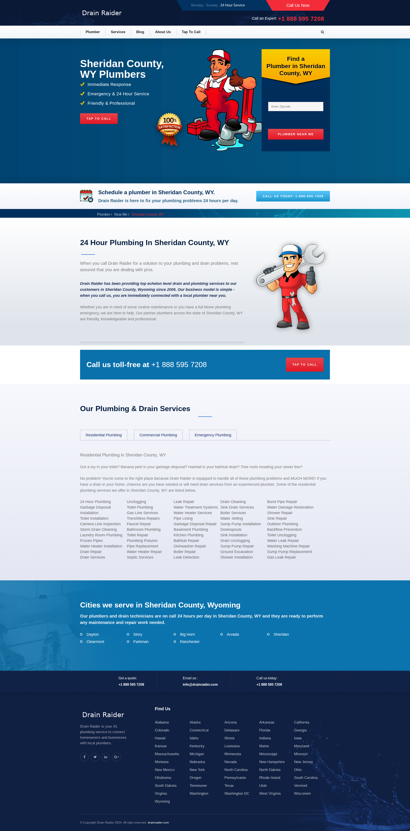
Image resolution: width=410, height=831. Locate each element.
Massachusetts (167, 754)
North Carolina (235, 770)
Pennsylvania (235, 778)
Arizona (230, 722)
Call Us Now (297, 5)
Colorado (162, 730)
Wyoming (162, 801)
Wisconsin (302, 793)
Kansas (161, 746)
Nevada (230, 762)
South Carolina (306, 778)
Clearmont (95, 642)
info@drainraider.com (200, 684)
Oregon (195, 778)
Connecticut (199, 730)
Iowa (298, 738)
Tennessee (198, 786)
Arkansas (266, 722)
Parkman (141, 642)
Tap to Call (191, 32)
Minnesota (232, 754)
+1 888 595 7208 (301, 18)
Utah (263, 786)
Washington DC (236, 793)
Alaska (195, 722)
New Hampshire (272, 762)
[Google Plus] (116, 757)
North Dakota (269, 770)
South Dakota (165, 786)
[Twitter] (95, 757)
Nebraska (197, 762)
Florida (264, 730)
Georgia (300, 730)
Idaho (194, 738)
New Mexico (164, 770)
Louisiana (232, 746)
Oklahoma (163, 778)
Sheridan (281, 634)
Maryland (301, 746)
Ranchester (190, 642)
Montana (161, 762)
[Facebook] (84, 757)
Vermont (300, 786)
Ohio (298, 770)
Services (118, 32)
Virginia (161, 793)
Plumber (93, 32)
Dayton (92, 634)
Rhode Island (269, 778)
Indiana (265, 738)
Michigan (197, 754)
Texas (229, 786)
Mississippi (268, 754)
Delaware (231, 730)
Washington (199, 793)
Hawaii (160, 738)
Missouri (301, 754)
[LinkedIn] (105, 757)
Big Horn (187, 634)
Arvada (233, 634)
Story (137, 634)
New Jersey (303, 762)
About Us (163, 32)
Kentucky (197, 746)
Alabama (162, 722)
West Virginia (270, 793)
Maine (264, 746)
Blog (140, 32)
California (301, 722)
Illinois (229, 738)
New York (197, 770)
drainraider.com (158, 822)
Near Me (120, 214)
